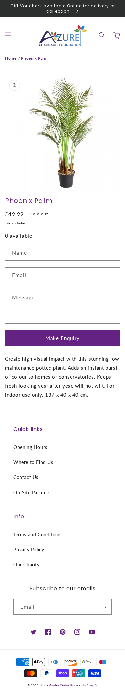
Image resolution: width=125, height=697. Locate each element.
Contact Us (25, 477)
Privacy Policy (28, 549)
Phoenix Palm (34, 58)
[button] (8, 35)
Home (10, 58)
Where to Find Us (33, 462)
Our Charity (26, 564)
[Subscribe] (104, 607)
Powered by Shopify (84, 685)
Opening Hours (30, 447)
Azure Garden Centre (54, 685)
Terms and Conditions (37, 534)
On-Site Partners (32, 492)
